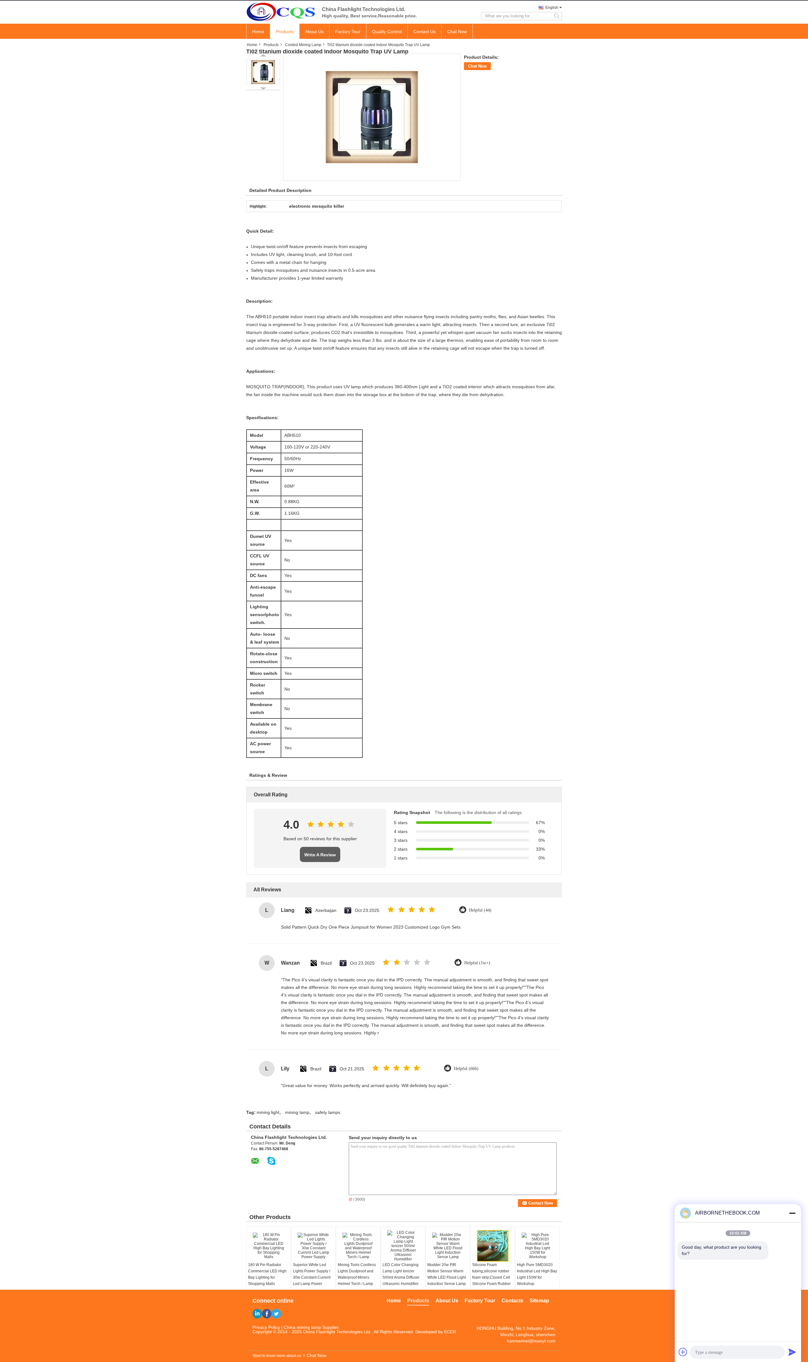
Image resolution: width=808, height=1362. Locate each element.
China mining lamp (302, 1327)
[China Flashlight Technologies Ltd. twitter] (276, 1314)
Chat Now (457, 31)
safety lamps (327, 1112)
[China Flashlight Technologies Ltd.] (281, 11)
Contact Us (424, 31)
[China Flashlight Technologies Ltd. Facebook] (266, 1314)
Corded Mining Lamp (303, 45)
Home (258, 31)
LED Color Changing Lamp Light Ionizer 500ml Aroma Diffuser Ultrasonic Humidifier (401, 1274)
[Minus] (792, 1213)
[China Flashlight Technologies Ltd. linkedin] (257, 1314)
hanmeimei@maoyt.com (531, 1340)
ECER (450, 1331)
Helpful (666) (466, 1068)
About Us (314, 31)
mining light (268, 1112)
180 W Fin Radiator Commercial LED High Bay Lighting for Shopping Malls (267, 1274)
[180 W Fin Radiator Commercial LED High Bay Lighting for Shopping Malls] (269, 1246)
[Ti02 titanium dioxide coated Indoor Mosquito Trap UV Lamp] (263, 72)
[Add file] (683, 1352)
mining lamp (297, 1112)
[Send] (792, 1352)
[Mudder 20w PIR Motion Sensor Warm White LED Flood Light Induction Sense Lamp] (448, 1246)
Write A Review (320, 854)
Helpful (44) (480, 910)
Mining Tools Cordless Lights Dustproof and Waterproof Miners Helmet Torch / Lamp (357, 1274)
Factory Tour (347, 31)
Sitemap (539, 1300)
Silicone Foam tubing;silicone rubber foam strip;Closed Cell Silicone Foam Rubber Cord (491, 1277)
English (551, 7)
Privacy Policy (266, 1327)
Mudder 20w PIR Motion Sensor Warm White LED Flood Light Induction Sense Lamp (446, 1274)
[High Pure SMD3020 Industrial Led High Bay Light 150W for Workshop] (537, 1246)
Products (285, 31)
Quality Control (387, 31)
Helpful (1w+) (477, 963)
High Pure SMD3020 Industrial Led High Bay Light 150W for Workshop (537, 1274)
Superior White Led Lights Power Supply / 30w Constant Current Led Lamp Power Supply (311, 1277)
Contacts (512, 1300)
